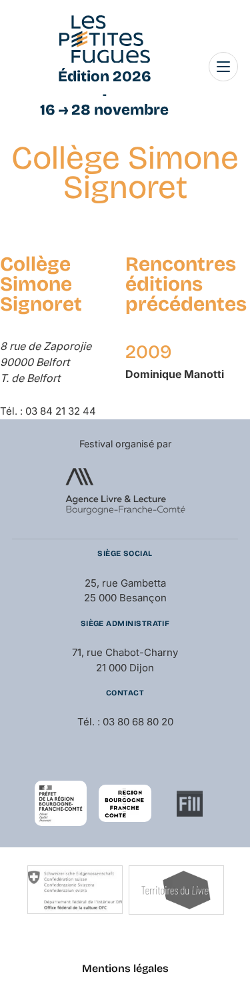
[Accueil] (104, 39)
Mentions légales (125, 968)
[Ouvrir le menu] (223, 66)
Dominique (174, 374)
